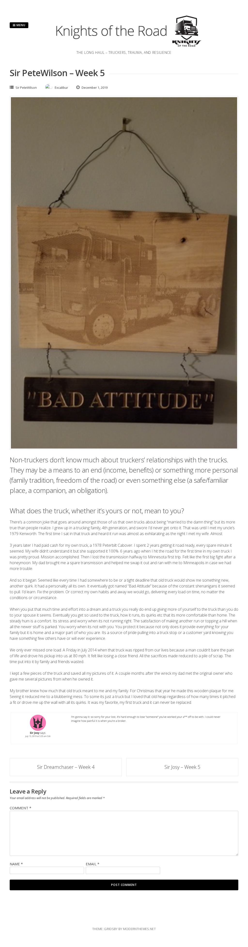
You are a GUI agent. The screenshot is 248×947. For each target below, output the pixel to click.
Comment (20, 807)
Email (92, 863)
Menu (20, 25)
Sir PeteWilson (26, 87)
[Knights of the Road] (124, 47)
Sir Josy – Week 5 (182, 767)
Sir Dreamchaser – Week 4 (65, 767)
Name (16, 863)
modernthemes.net (139, 929)
